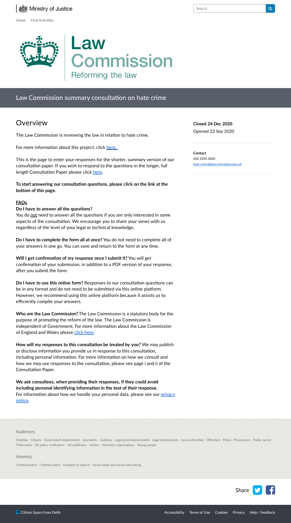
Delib (56, 512)
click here (84, 332)
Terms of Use (199, 512)
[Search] (270, 8)
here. (112, 147)
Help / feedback (262, 512)
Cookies (221, 512)
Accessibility (174, 512)
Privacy (239, 512)
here (97, 172)
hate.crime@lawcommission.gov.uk (217, 164)
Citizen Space (32, 512)
